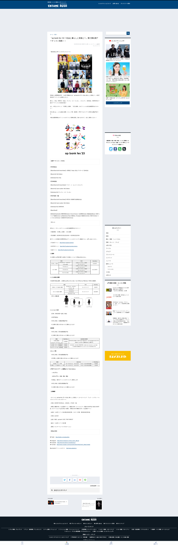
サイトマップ (121, 523)
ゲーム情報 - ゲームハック (50, 529)
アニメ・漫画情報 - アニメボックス (33, 529)
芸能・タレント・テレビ (112, 242)
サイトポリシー (88, 523)
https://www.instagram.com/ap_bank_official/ (68, 440)
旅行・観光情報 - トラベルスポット (140, 529)
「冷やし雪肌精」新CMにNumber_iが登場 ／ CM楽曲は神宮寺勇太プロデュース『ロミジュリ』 (118, 59)
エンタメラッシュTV (118, 102)
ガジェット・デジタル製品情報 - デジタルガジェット (78, 531)
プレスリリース (110, 254)
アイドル (108, 248)
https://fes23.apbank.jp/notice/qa (66, 250)
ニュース (108, 260)
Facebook (115, 151)
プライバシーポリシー (76, 523)
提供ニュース (109, 264)
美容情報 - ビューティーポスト (89, 529)
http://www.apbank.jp (71, 448)
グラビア (108, 251)
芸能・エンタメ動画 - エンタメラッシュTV (103, 531)
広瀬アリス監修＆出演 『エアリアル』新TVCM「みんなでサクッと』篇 (118, 98)
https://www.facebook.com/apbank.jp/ (66, 442)
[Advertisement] (89, 19)
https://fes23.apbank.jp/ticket (67, 242)
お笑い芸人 (109, 245)
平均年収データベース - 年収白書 (79, 537)
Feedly (120, 151)
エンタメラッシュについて (104, 3)
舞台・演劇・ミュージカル (113, 239)
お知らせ (108, 275)
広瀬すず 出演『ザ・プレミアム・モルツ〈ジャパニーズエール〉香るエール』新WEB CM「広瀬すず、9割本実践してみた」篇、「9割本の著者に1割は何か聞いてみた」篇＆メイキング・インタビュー (118, 79)
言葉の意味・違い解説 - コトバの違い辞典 (119, 537)
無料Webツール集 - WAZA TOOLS (98, 537)
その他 (108, 272)
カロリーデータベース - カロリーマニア (59, 537)
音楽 (98, 485)
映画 (107, 236)
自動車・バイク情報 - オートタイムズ (160, 529)
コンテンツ (109, 257)
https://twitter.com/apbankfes (62, 437)
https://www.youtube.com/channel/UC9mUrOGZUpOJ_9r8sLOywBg (73, 444)
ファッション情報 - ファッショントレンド (69, 529)
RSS (124, 151)
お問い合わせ (116, 3)
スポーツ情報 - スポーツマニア (107, 529)
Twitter (111, 151)
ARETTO (110, 266)
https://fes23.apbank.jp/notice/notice (68, 246)
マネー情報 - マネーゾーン (123, 529)
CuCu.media (110, 269)
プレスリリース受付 (125, 3)
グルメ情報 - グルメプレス (16, 529)
